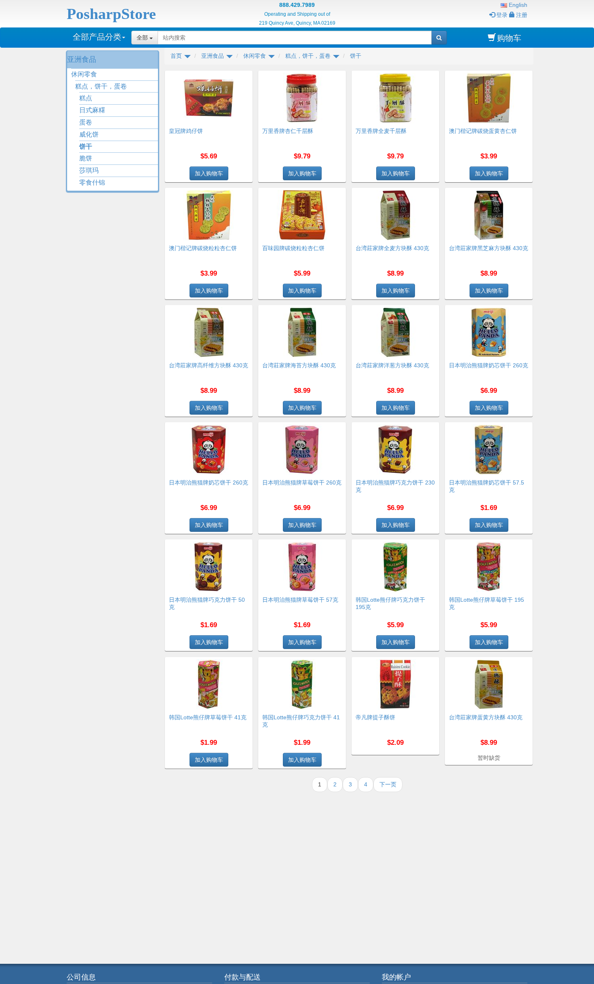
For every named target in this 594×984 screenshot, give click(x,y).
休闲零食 (84, 74)
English (517, 5)
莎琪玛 (89, 170)
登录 (502, 15)
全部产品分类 (97, 36)
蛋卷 (85, 122)
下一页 (387, 784)
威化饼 (89, 134)
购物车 (509, 38)
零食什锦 (92, 182)
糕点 (85, 98)
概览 (243, 75)
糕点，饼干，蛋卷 (101, 86)
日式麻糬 (92, 110)
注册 (521, 15)
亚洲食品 (81, 59)
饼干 (85, 146)
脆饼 (85, 158)
